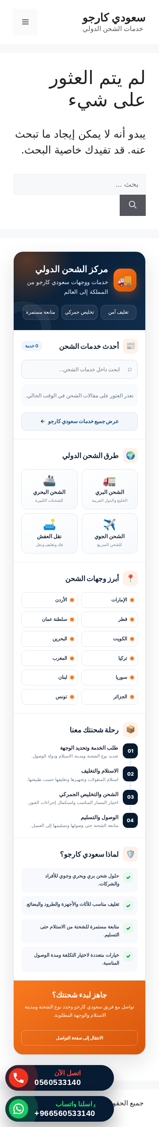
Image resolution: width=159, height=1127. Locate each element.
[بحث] (133, 205)
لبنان (62, 677)
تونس (61, 697)
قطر (122, 619)
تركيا (122, 658)
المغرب (60, 658)
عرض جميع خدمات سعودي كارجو (79, 421)
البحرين (60, 639)
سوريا (121, 677)
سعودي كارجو (114, 17)
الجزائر (120, 697)
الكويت (120, 639)
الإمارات (119, 600)
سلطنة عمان (54, 619)
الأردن (61, 600)
